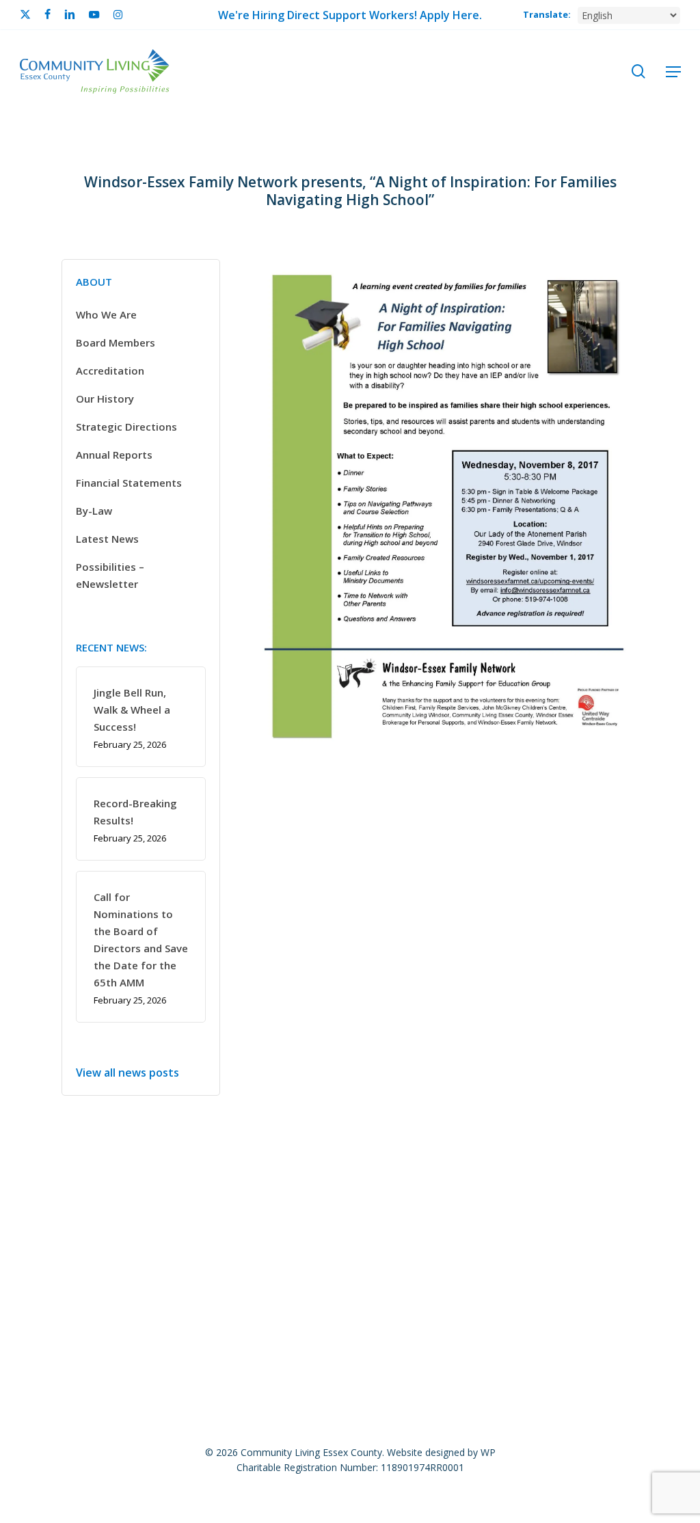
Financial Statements (129, 482)
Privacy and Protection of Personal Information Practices (233, 1235)
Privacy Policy (492, 1212)
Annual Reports (114, 454)
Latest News (107, 538)
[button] (673, 72)
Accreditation (110, 370)
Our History (105, 398)
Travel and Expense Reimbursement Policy (505, 1235)
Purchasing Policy (592, 1212)
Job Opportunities (108, 1212)
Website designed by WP (441, 1452)
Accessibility (207, 1212)
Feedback (285, 1212)
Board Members (115, 342)
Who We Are (106, 314)
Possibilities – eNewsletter (110, 575)
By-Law (94, 510)
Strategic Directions (126, 426)
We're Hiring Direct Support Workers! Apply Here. (350, 15)
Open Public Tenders (383, 1212)
